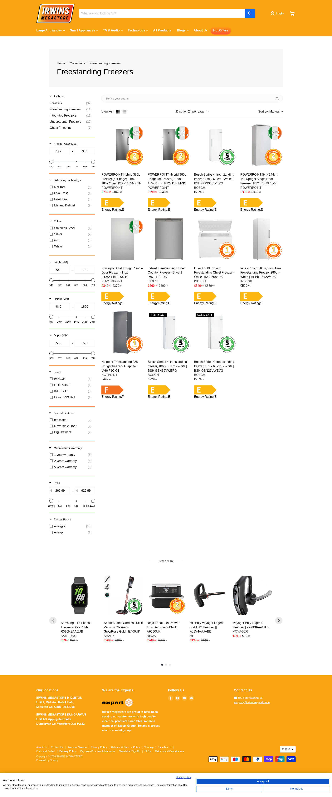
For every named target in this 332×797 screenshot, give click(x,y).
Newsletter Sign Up (129, 751)
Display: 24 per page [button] (190, 111)
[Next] (278, 620)
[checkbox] (71, 103)
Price (56, 482)
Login (280, 13)
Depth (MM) (60, 335)
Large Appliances (49, 30)
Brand (57, 372)
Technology (137, 30)
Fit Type (58, 96)
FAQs (147, 751)
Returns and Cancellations (169, 751)
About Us (201, 30)
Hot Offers (220, 30)
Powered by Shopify (47, 760)
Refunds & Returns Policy (125, 747)
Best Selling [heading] (166, 560)
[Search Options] (279, 98)
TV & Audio (111, 30)
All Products (162, 30)
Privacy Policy (99, 747)
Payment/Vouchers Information (97, 751)
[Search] (250, 13)
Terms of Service (77, 747)
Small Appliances (83, 30)
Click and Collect (45, 751)
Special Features (63, 413)
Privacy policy (183, 777)
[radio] (118, 111)
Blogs (181, 30)
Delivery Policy (67, 751)
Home (61, 63)
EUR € (286, 749)
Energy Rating (62, 519)
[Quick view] (231, 129)
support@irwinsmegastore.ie (252, 702)
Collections (77, 63)
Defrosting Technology (67, 180)
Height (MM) (61, 298)
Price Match (164, 747)
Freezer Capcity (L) (65, 143)
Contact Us (57, 747)
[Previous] (52, 620)
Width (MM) (60, 262)
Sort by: (269, 111)
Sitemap (149, 747)
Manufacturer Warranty (67, 447)
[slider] (51, 162)
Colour (57, 221)
